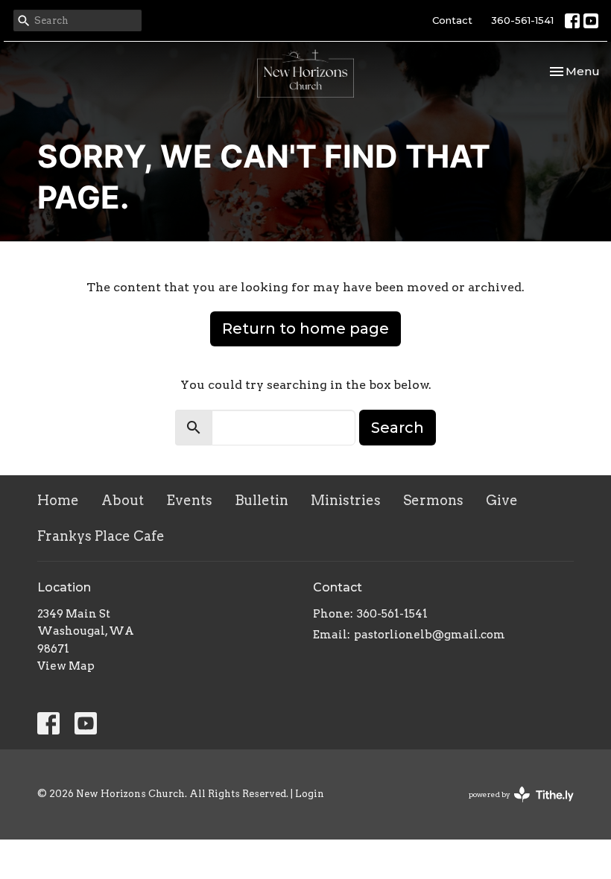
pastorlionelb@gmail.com (429, 634)
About (122, 500)
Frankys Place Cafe (101, 536)
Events (189, 500)
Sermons (433, 500)
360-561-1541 (522, 20)
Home (58, 500)
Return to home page (305, 328)
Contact (452, 20)
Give (502, 500)
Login (309, 793)
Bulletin (261, 500)
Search (397, 428)
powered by (513, 807)
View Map (66, 666)
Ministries (346, 500)
